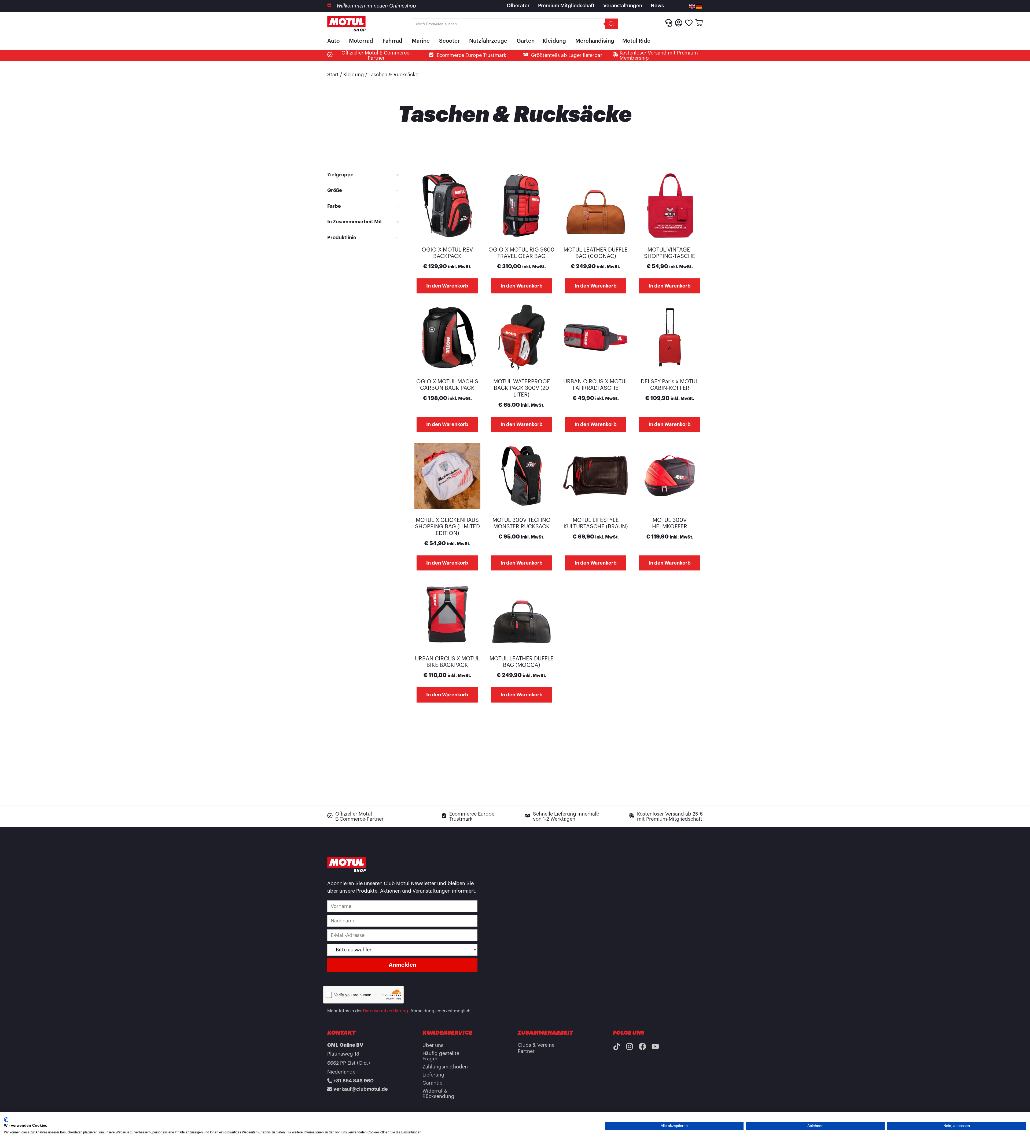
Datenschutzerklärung (385, 1011)
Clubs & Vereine (536, 1045)
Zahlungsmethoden (445, 1066)
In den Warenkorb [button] (522, 285)
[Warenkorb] (699, 23)
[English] (692, 5)
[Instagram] (629, 1046)
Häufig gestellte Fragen (440, 1056)
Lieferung (433, 1074)
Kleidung (353, 74)
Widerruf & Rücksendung (438, 1094)
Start (333, 74)
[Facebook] (642, 1046)
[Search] (611, 24)
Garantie (432, 1083)
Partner (526, 1051)
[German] (699, 5)
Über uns (432, 1045)
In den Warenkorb (447, 285)
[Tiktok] (616, 1046)
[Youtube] (655, 1046)
